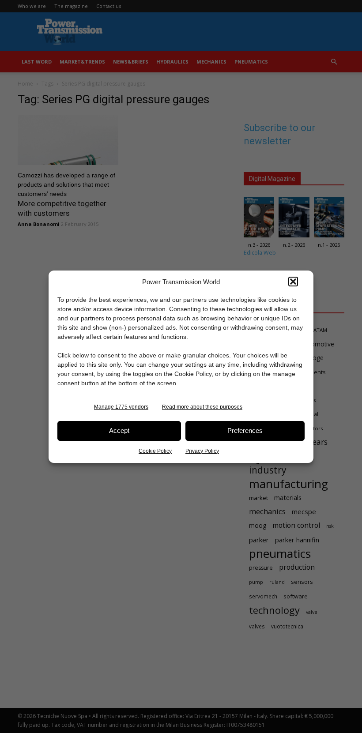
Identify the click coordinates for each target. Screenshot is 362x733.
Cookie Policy (155, 451)
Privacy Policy (202, 451)
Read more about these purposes (202, 407)
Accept (119, 430)
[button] (293, 281)
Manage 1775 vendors (121, 407)
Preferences (245, 430)
